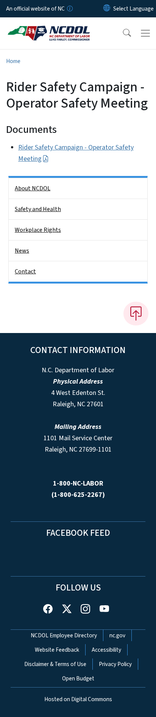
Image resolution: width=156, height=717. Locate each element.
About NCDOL (32, 188)
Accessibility (106, 650)
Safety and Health (38, 209)
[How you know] (69, 8)
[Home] (48, 26)
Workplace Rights (38, 230)
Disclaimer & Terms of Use (55, 664)
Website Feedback (57, 650)
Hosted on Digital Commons (78, 699)
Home (13, 61)
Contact (25, 271)
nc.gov (117, 635)
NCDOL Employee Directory (64, 635)
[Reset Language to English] (106, 8)
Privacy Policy (115, 664)
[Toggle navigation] (145, 33)
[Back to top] (135, 313)
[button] (122, 33)
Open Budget (78, 678)
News (22, 251)
